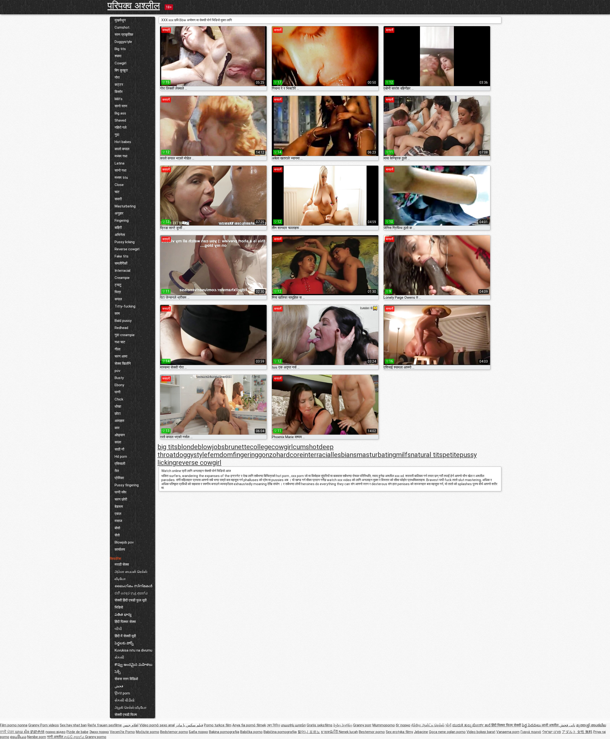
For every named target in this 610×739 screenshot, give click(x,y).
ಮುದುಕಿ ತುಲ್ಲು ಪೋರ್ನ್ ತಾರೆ (471, 725)
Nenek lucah (348, 732)
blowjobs (211, 447)
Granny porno (95, 737)
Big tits (120, 49)
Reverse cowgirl (127, 249)
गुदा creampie (125, 335)
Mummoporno (383, 725)
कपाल (118, 299)
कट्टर (119, 84)
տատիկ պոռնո (293, 725)
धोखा (118, 406)
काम (117, 313)
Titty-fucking (125, 306)
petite (451, 455)
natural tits (426, 455)
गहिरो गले (121, 127)
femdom (220, 455)
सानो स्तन (121, 106)
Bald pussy (123, 320)
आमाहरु (119, 421)
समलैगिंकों (121, 263)
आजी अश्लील (550, 725)
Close (119, 185)
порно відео (56, 732)
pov (117, 371)
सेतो (117, 535)
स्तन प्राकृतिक (124, 34)
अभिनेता (120, 235)
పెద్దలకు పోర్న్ (124, 643)
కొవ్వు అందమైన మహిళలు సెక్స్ (133, 668)
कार (117, 428)
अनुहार (119, 213)
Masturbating (125, 206)
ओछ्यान (120, 435)
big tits (168, 447)
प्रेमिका (119, 478)
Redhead (121, 328)
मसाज (118, 521)
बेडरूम (119, 506)
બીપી (118, 629)
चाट (117, 192)
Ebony (119, 385)
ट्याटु (118, 285)
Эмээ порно (99, 732)
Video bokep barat (481, 732)
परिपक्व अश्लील (133, 5)
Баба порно (198, 732)
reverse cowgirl (198, 463)
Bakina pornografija (224, 732)
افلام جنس (130, 725)
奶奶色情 (37, 732)
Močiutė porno (147, 732)
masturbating (376, 455)
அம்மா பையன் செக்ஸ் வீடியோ (131, 575)
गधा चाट (120, 342)
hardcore (289, 455)
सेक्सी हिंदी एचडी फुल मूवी (131, 600)
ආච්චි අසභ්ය (74, 737)
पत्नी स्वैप (120, 492)
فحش (119, 686)
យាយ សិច (22, 732)
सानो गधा (120, 170)
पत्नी (117, 392)
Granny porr (362, 725)
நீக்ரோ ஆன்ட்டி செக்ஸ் (427, 725)
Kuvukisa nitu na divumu (133, 650)
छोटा (118, 413)
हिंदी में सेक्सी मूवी (125, 636)
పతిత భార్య (123, 614)
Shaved (120, 120)
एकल (118, 514)
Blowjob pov (124, 542)
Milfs (118, 99)
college (260, 447)
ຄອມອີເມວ (18, 737)
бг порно (403, 725)
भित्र (118, 292)
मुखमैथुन (120, 20)
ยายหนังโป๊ (330, 732)
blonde (188, 447)
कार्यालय (120, 549)
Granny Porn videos (43, 725)
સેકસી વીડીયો (125, 700)
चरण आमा (121, 356)
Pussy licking (125, 242)
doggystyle (192, 455)
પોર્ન (448, 725)
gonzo (267, 455)
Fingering (122, 220)
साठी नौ (119, 449)
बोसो (117, 528)
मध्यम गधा (121, 156)
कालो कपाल (122, 149)
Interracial (122, 270)
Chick (119, 399)
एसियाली (120, 464)
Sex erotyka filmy (399, 732)
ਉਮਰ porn (122, 693)
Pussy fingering (127, 485)
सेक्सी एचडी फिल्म (126, 715)
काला (118, 442)
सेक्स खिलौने (123, 363)
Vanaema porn (507, 732)
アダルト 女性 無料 (577, 732)
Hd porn (121, 456)
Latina (119, 163)
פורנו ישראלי (551, 732)
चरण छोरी (121, 499)
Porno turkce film (217, 725)
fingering (245, 455)
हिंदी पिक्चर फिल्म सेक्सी (506, 725)
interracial (317, 455)
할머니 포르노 (309, 732)
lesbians (344, 455)
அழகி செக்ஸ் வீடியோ (131, 707)
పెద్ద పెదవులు (532, 725)
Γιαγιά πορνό (530, 732)
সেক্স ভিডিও (273, 725)
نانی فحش (567, 725)
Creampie (122, 278)
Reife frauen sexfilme (105, 725)
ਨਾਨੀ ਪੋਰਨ (7, 732)
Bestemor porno (372, 732)
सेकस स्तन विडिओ (126, 679)
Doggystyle (123, 42)
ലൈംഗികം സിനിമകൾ (133, 586)
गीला (117, 349)
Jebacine (421, 732)
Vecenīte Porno (122, 732)
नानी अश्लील (55, 737)
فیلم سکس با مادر (189, 725)
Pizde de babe (77, 732)
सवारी (118, 199)
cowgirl (282, 447)
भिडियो (119, 607)
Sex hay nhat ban (73, 725)
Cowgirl (120, 63)
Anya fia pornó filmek (249, 725)
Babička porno (251, 732)
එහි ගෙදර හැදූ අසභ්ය (131, 593)
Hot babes (123, 142)
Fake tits (121, 256)
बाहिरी (118, 228)
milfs (403, 455)
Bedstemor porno (174, 732)
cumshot (306, 447)
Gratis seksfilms (319, 725)
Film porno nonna (13, 725)
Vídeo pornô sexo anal (157, 725)
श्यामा (118, 56)
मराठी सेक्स (122, 564)
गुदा (117, 135)
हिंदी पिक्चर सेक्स (125, 622)
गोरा (117, 77)
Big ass (120, 113)
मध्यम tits (121, 177)
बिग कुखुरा (121, 70)
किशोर (119, 92)
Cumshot (122, 27)
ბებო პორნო (342, 725)
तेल (117, 471)
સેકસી (119, 657)
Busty (119, 378)
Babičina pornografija (280, 732)
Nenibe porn (36, 737)
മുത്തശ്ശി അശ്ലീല (591, 725)
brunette (237, 447)
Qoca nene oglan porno (447, 732)
